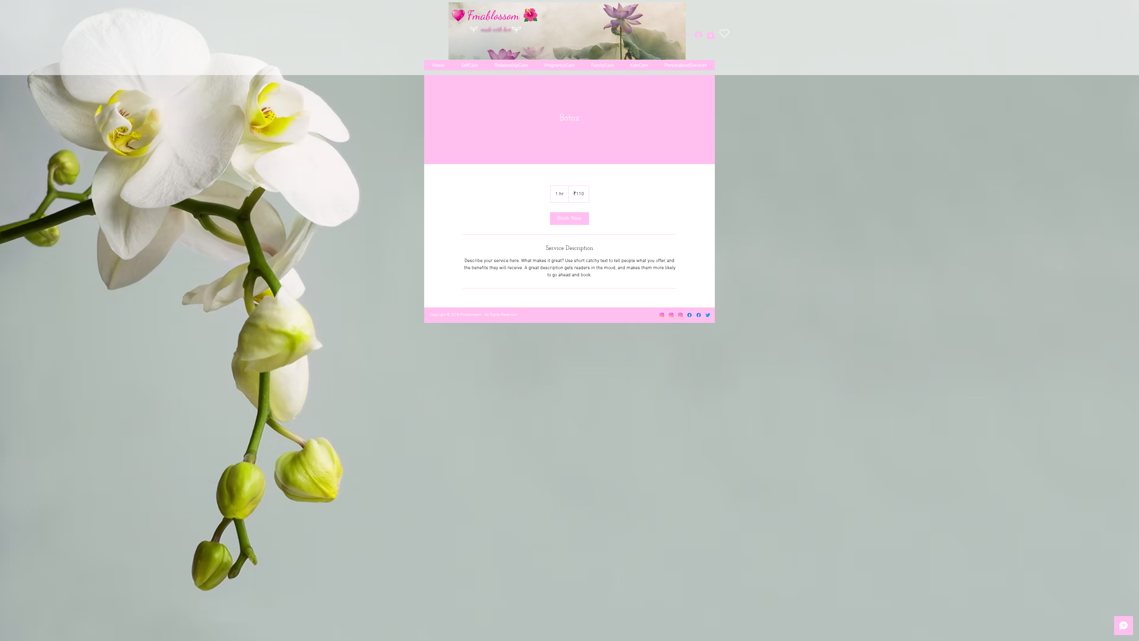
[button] (711, 34)
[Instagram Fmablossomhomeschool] (671, 315)
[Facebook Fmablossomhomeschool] (698, 315)
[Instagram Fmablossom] (662, 315)
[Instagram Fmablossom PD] (680, 315)
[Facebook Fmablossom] (689, 315)
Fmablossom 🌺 (502, 15)
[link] (569, 218)
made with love (496, 29)
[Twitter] (708, 315)
